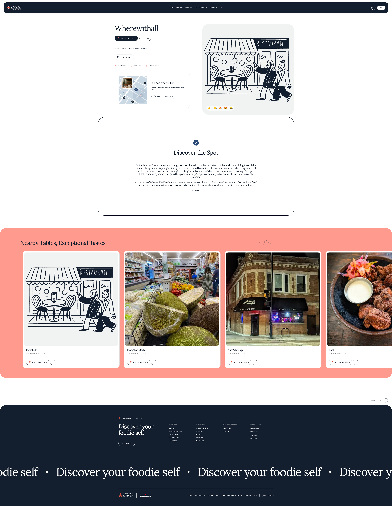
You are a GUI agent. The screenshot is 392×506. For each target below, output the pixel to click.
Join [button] (381, 8)
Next (268, 242)
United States (268, 495)
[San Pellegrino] (145, 496)
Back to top (376, 400)
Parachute (31, 350)
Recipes (199, 431)
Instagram (254, 428)
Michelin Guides (153, 66)
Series (198, 434)
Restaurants (127, 418)
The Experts (203, 8)
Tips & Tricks (200, 437)
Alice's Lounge (235, 350)
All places (173, 441)
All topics (200, 441)
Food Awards (121, 66)
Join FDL (226, 431)
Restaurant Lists (191, 8)
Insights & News (202, 428)
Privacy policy (214, 495)
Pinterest (254, 439)
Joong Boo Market (136, 350)
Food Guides (137, 66)
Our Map (179, 8)
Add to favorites (127, 38)
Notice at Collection (249, 495)
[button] (373, 8)
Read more (196, 190)
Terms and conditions (197, 495)
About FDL (227, 428)
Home (172, 8)
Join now (128, 443)
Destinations (174, 437)
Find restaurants (165, 96)
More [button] (146, 38)
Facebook (254, 432)
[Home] (14, 7)
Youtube (253, 435)
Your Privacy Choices (230, 495)
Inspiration (214, 8)
